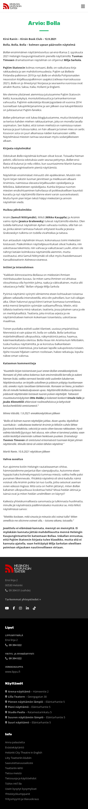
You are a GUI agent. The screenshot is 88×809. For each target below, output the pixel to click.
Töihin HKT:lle (13, 783)
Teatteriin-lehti (14, 768)
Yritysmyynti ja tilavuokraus (22, 799)
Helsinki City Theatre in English (23, 752)
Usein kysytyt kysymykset (21, 789)
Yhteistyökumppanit (17, 794)
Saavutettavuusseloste (19, 763)
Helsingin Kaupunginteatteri (12, 6)
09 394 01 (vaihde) (19, 590)
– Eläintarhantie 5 (36, 702)
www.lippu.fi (12, 671)
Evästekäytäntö (14, 747)
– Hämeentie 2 (28, 691)
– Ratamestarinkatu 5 (30, 712)
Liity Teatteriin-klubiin (18, 758)
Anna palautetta (15, 742)
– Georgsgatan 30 (27, 696)
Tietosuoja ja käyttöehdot (20, 778)
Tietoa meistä (13, 773)
